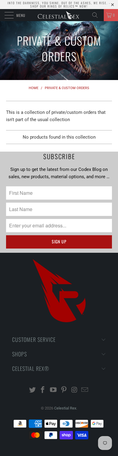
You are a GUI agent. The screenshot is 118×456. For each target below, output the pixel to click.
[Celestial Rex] (59, 15)
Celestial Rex (65, 408)
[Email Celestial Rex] (85, 390)
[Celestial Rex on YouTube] (53, 390)
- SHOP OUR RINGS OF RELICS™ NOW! (70, 4)
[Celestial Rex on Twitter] (32, 390)
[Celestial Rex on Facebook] (43, 390)
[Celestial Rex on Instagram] (74, 390)
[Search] (97, 15)
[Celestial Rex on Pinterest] (64, 390)
